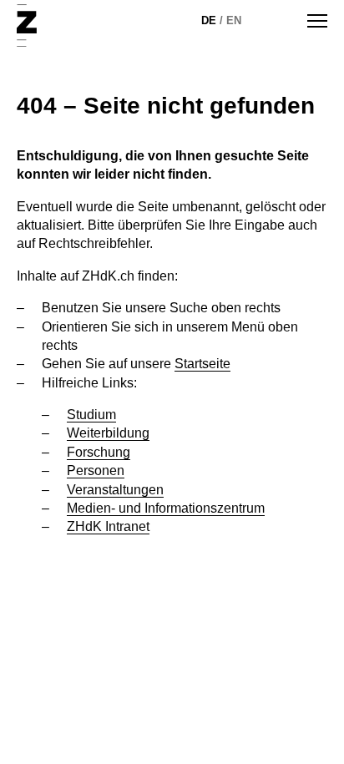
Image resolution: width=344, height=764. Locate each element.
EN (233, 20)
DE (208, 20)
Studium (91, 414)
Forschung (98, 452)
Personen (95, 470)
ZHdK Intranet (108, 526)
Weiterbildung (108, 433)
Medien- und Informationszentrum (166, 508)
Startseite (202, 364)
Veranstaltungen (115, 490)
